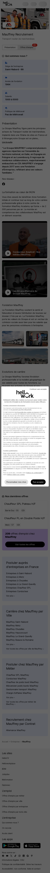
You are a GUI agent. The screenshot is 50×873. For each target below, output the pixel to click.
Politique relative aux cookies (16, 474)
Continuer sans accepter (38, 389)
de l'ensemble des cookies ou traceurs (27, 412)
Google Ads (42, 453)
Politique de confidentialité (34, 473)
